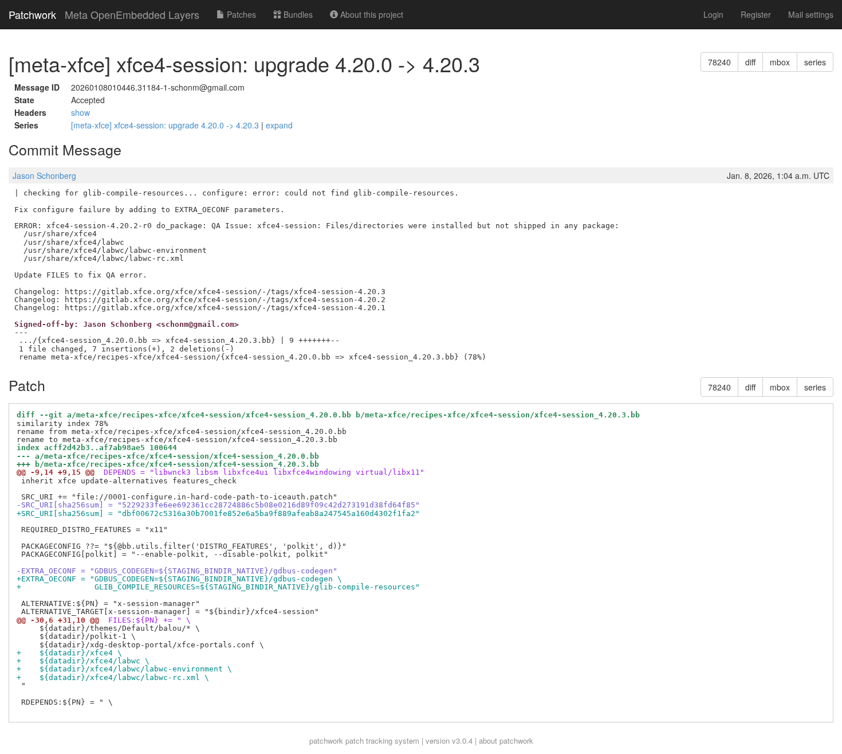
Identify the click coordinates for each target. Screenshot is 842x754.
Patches (240, 14)
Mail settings (810, 14)
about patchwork (506, 740)
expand (279, 125)
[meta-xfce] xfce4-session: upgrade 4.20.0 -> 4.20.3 (166, 125)
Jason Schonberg (44, 175)
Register (756, 14)
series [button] (815, 62)
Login (713, 14)
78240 (719, 62)
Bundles (297, 14)
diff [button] (750, 62)
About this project (370, 14)
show (80, 112)
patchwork (326, 740)
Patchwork (32, 14)
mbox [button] (780, 62)
